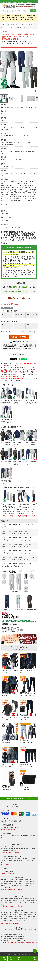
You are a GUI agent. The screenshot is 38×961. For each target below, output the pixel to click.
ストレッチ (28, 538)
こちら (33, 291)
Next (36, 70)
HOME (3, 24)
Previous (2, 70)
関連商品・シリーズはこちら (19, 298)
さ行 (32, 525)
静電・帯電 (28, 544)
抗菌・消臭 (28, 551)
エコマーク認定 (29, 557)
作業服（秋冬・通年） (26, 24)
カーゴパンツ (21, 27)
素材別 (21, 531)
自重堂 (4, 527)
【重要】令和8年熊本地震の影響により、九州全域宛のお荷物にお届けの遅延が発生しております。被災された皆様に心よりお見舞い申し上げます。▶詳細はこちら (19, 18)
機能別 (21, 538)
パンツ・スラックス (8, 27)
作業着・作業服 (12, 24)
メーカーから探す (24, 525)
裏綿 (26, 531)
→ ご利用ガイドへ (20, 380)
